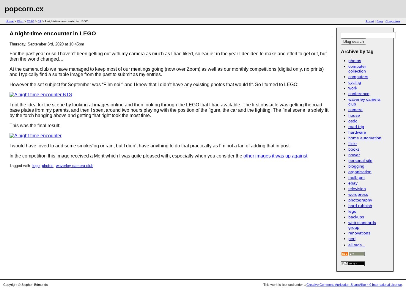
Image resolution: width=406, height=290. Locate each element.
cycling (354, 82)
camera (355, 109)
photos (47, 165)
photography (360, 200)
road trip (356, 126)
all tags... (356, 244)
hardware (357, 132)
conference (358, 93)
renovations (359, 233)
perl (351, 238)
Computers (392, 21)
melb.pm (356, 177)
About (370, 21)
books (354, 149)
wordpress (358, 194)
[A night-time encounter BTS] (41, 94)
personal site (360, 160)
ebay (353, 183)
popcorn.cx (24, 9)
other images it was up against (275, 155)
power (354, 154)
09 (39, 21)
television (357, 188)
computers (358, 76)
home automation (364, 137)
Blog (20, 21)
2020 (30, 21)
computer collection (357, 68)
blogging (356, 166)
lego (36, 165)
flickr (352, 143)
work (352, 88)
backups (356, 217)
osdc (352, 121)
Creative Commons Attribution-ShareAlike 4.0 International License (354, 284)
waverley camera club (74, 165)
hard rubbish (360, 205)
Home (10, 21)
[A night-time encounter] (36, 135)
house (354, 115)
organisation (360, 171)
